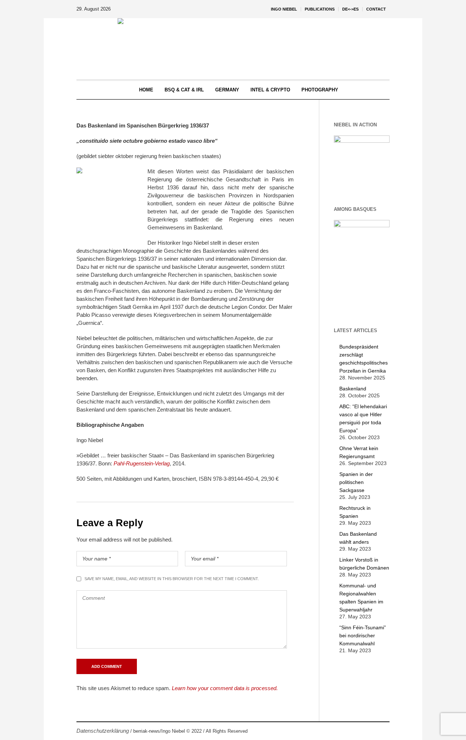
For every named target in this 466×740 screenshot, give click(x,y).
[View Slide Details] (362, 163)
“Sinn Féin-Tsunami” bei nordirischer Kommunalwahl (362, 635)
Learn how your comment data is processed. (225, 688)
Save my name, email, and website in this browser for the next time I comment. (171, 578)
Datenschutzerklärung (102, 731)
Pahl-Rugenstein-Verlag (142, 463)
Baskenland (352, 388)
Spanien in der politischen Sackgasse (356, 482)
